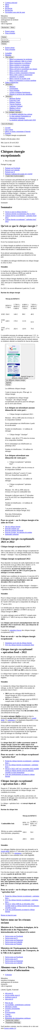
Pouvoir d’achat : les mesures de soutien (18, 532)
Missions (12, 86)
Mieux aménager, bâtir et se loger (20, 61)
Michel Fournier (14, 110)
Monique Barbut (14, 98)
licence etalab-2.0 (10, 1028)
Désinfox (8, 55)
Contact (7, 1014)
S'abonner (8, 975)
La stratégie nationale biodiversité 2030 (22, 120)
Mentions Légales (11, 1007)
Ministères (9, 84)
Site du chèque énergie (12, 527)
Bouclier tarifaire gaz (12, 528)
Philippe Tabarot (14, 102)
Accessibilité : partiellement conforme (17, 1005)
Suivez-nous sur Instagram (14, 940)
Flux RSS (8, 1016)
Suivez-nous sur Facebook (14, 936)
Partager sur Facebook (12, 168)
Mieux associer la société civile (19, 78)
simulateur (11, 720)
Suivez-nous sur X (11, 938)
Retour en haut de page (8, 915)
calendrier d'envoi (15, 630)
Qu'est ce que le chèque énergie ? (16, 212)
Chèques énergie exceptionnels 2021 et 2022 (20, 214)
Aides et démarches (11, 82)
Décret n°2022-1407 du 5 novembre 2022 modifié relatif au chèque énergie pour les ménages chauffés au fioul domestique (22, 770)
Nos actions (9, 57)
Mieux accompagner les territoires (20, 59)
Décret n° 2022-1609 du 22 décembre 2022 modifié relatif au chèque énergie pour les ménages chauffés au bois (22, 906)
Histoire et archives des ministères (20, 94)
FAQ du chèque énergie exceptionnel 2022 (19, 645)
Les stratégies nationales (13, 112)
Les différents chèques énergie (15, 380)
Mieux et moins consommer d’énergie (22, 73)
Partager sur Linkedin (12, 170)
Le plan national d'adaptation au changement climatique (20, 117)
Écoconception (10, 1012)
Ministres (9, 96)
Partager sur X (10, 172)
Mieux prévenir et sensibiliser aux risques (23, 69)
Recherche (8, 8)
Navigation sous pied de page (15, 12)
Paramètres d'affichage (13, 1022)
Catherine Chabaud (15, 106)
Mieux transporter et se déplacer (20, 63)
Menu (7, 4)
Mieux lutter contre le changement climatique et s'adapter (20, 76)
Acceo (7, 1010)
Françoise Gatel (14, 100)
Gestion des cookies (12, 1020)
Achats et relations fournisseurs (19, 92)
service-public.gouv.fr (12, 995)
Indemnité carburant (12, 534)
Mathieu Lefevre (15, 108)
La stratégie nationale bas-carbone (20, 114)
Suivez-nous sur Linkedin (13, 942)
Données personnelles (12, 1008)
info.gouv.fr (9, 993)
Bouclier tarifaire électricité (14, 530)
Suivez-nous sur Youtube (13, 944)
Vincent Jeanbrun (15, 104)
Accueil (7, 128)
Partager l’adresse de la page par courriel (18, 174)
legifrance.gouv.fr (11, 997)
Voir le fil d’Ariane (7, 124)
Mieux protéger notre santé (18, 71)
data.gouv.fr (9, 999)
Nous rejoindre (10, 33)
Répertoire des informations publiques (18, 1018)
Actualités (8, 53)
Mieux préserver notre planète (19, 67)
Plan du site (9, 1003)
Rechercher (9, 10)
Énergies (8, 133)
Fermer (4, 37)
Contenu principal (11, 3)
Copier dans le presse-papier (15, 176)
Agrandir (8, 382)
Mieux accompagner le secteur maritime (22, 80)
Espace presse (10, 31)
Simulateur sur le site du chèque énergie (18, 643)
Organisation (13, 88)
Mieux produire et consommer (19, 65)
